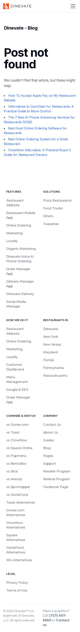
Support (49, 463)
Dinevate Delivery (20, 294)
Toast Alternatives (20, 502)
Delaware (50, 329)
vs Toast (13, 432)
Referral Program (56, 479)
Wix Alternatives (19, 560)
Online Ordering (18, 225)
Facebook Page (55, 487)
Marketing (14, 233)
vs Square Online (19, 448)
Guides (48, 440)
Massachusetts (55, 375)
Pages (48, 456)
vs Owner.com (17, 425)
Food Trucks (53, 208)
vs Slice (12, 471)
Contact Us (52, 425)
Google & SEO (17, 389)
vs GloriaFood (17, 495)
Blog (46, 448)
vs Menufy (14, 479)
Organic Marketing (21, 249)
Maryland (50, 352)
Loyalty (12, 241)
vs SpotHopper (18, 487)
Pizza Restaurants (57, 200)
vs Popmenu (16, 456)
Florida (48, 360)
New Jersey (52, 344)
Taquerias (51, 224)
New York (50, 337)
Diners (48, 216)
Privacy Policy (17, 583)
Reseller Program (56, 471)
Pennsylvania (53, 368)
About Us (50, 432)
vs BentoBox (16, 463)
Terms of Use (16, 590)
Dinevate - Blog (20, 28)
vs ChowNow (16, 440)
